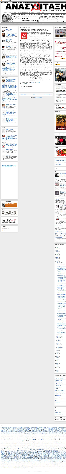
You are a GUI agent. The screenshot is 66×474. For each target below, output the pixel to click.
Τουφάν (56, 400)
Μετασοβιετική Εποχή (55, 449)
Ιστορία (31, 444)
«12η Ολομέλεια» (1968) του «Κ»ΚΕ (5, 427)
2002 (57, 367)
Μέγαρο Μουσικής (27, 449)
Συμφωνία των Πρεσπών (32, 459)
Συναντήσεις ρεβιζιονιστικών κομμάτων (51, 459)
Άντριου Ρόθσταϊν (54, 431)
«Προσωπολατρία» (54, 427)
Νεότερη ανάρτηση (23, 94)
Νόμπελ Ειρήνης (21, 452)
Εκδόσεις (57, 439)
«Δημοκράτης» (21, 427)
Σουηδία (58, 458)
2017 (57, 258)
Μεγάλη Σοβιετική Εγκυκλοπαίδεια (20, 449)
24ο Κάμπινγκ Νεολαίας (44, 428)
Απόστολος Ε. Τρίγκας (24, 432)
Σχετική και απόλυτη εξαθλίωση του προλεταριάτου (58, 460)
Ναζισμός (23, 451)
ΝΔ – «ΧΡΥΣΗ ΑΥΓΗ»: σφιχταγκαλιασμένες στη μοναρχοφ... (61, 318)
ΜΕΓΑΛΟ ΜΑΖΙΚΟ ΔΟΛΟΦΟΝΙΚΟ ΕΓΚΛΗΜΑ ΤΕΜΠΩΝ (11, 46)
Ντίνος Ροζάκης (45, 452)
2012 (57, 353)
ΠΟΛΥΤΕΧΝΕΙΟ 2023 (9, 51)
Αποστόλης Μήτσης (18, 432)
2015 (57, 261)
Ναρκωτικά (32, 451)
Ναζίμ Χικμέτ (18, 451)
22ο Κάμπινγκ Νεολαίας (29, 428)
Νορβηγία (25, 452)
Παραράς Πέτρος (50, 454)
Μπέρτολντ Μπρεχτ (12, 451)
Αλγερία (59, 429)
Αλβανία (56, 429)
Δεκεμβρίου (59, 262)
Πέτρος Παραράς (9, 456)
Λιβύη (18, 448)
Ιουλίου (58, 340)
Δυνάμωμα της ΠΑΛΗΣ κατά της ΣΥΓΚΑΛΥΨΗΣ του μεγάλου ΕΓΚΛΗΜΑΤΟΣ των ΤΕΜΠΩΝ (11, 34)
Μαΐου (58, 343)
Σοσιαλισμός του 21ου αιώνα (43, 458)
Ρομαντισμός (45, 457)
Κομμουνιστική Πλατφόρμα (49, 446)
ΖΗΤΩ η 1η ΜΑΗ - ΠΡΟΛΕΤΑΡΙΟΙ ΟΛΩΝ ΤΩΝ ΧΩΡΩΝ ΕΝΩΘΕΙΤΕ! (11, 145)
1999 (57, 371)
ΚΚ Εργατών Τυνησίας (58, 383)
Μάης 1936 (26, 448)
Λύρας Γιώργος (22, 448)
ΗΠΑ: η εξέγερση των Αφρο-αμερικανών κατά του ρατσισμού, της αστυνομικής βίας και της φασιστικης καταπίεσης (9, 112)
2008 (57, 359)
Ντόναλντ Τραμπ (55, 452)
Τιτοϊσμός (52, 461)
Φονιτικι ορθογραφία (58, 237)
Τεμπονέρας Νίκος (27, 461)
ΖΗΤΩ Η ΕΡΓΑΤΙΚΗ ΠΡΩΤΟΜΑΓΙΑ (9, 30)
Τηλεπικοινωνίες (48, 461)
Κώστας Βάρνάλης (24, 447)
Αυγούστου (59, 339)
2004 (57, 364)
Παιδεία (64, 453)
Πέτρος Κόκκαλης (3, 456)
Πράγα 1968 (38, 456)
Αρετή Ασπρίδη (34, 432)
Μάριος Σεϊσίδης (55, 448)
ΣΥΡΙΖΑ (48, 460)
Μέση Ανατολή (36, 449)
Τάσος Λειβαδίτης (7, 461)
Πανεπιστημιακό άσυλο (24, 454)
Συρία (45, 460)
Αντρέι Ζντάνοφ (49, 431)
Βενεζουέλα (49, 434)
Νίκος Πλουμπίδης (8, 452)
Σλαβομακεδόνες (24, 458)
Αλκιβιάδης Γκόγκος (15, 430)
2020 (57, 254)
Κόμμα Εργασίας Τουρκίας (59, 390)
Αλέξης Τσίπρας (9, 430)
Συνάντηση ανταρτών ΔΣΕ (61, 459)
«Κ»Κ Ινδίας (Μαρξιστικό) (32, 427)
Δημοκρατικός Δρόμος (7, 438)
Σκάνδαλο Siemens (18, 458)
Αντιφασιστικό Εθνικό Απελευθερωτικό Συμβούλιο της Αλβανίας (33, 431)
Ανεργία (58, 430)
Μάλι (29, 448)
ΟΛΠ (14, 453)
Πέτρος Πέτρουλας (14, 456)
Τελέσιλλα (23, 461)
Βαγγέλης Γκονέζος (49, 433)
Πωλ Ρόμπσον (15, 457)
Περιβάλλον (40, 455)
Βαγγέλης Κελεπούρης (55, 433)
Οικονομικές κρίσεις (10, 453)
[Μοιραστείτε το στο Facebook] (23, 82)
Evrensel (56, 410)
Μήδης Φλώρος (61, 449)
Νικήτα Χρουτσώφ (62, 451)
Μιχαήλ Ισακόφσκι (33, 450)
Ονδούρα (17, 453)
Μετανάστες (41, 449)
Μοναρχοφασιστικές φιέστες (53, 450)
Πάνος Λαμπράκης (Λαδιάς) (32, 454)
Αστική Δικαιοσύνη (63, 432)
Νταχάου (39, 452)
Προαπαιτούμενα (43, 456)
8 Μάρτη (7, 429)
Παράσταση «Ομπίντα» (63, 454)
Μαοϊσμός (46, 448)
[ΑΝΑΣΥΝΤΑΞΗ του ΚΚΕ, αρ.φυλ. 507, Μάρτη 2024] (9, 182)
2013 (57, 352)
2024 (57, 248)
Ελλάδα (24, 440)
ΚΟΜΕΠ (38, 446)
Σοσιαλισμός (36, 458)
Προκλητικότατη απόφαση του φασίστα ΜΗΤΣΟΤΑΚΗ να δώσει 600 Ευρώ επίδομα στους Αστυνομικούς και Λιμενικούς (11, 57)
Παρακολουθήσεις (44, 454)
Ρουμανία (49, 457)
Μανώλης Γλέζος (33, 448)
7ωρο (4, 429)
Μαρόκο (63, 448)
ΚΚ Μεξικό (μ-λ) (57, 388)
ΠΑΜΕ (7, 454)
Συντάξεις (42, 460)
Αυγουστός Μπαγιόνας (8, 433)
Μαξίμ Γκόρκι (37, 448)
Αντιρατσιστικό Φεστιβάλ (12, 431)
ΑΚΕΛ (46, 429)
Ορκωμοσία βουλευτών (34, 453)
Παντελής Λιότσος (38, 454)
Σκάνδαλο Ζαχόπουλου (11, 458)
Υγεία (37, 462)
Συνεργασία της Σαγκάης (37, 460)
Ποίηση (29, 456)
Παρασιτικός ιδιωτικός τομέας (55, 454)
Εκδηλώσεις (52, 439)
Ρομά (41, 457)
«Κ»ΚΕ (37, 427)
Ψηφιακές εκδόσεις (58, 164)
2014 (57, 350)
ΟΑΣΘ (61, 452)
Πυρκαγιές (7, 457)
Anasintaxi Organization (8, 166)
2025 (57, 247)
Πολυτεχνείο (33, 456)
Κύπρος (5, 447)
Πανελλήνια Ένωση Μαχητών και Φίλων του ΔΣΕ (15, 454)
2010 (57, 356)
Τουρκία (64, 461)
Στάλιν (61, 458)
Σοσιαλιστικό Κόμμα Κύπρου (52, 458)
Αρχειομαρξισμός (58, 432)
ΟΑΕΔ (59, 452)
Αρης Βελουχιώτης (39, 432)
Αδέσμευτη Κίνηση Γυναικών (25, 429)
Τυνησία (32, 462)
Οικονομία (3, 453)
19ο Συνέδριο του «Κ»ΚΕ (6, 428)
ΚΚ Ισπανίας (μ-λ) (58, 385)
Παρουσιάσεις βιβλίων (24, 455)
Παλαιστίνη (2, 454)
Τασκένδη (2, 461)
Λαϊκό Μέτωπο (51, 447)
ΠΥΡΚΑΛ (11, 457)
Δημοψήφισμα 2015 (28, 438)
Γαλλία (24, 83)
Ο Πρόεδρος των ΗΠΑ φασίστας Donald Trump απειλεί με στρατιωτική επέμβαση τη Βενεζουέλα (11, 120)
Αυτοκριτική (16, 433)
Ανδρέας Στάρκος (51, 430)
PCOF (26, 83)
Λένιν (3, 448)
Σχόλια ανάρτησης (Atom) (38, 97)
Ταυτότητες (13, 461)
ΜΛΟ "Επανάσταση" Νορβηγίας (60, 398)
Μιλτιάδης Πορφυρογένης (21, 450)
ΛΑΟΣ (60, 447)
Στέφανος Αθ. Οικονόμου (19, 459)
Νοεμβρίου (59, 334)
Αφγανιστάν (20, 433)
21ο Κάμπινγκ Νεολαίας (22, 428)
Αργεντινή (29, 432)
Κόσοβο (55, 446)
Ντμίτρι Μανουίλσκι (50, 452)
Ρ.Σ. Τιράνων (20, 457)
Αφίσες (24, 433)
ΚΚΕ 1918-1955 (16, 446)
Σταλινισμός (7, 459)
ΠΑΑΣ (61, 453)
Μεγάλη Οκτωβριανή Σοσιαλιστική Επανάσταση (9, 449)
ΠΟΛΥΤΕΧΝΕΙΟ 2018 (9, 149)
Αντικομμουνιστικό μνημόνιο (4, 431)
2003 (57, 366)
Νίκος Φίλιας (12, 452)
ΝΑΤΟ (35, 451)
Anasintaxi (33, 82)
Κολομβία (34, 446)
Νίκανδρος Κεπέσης (55, 451)
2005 (57, 363)
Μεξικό (31, 449)
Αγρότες (15, 429)
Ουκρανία (48, 453)
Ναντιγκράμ (26, 451)
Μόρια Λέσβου (60, 450)
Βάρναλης (64, 433)
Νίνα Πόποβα (16, 452)
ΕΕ (42, 439)
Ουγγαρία (44, 453)
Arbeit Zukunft (57, 402)
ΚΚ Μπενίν (11, 446)
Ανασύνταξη (26, 430)
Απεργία (5, 432)
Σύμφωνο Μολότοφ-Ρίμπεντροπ (41, 459)
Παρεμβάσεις (4, 455)
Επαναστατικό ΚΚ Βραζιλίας (59, 378)
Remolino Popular (58, 412)
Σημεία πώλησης (5, 458)
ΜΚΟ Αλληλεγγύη (38, 450)
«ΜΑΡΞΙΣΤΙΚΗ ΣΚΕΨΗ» (42, 427)
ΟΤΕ (38, 453)
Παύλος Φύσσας (31, 455)
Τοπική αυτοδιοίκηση (58, 461)
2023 (57, 250)
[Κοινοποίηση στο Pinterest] (24, 82)
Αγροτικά (18, 429)
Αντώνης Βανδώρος (59, 431)
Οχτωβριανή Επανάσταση (55, 453)
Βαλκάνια (60, 433)
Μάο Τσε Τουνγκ (42, 448)
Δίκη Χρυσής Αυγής (8, 439)
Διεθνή (2, 439)
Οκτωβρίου (59, 336)
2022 (57, 251)
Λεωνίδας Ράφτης (14, 448)
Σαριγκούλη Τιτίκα (55, 457)
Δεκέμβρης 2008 (29, 437)
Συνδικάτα (32, 460)
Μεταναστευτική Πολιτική (49, 449)
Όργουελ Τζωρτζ (28, 453)
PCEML (2, 467)
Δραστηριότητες (28, 439)
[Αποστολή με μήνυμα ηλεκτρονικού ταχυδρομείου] (20, 82)
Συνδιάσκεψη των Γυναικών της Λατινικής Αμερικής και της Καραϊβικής (21, 460)
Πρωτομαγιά (2, 457)
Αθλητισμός (36, 429)
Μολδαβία (43, 450)
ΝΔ (43, 451)
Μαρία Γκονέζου (50, 448)
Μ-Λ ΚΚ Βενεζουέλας (58, 395)
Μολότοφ (46, 450)
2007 (57, 360)
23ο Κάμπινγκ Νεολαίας (37, 428)
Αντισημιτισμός (19, 431)
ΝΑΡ (29, 451)
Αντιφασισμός (23, 431)
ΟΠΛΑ (20, 453)
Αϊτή (43, 429)
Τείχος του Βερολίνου (17, 461)
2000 (57, 370)
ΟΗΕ (63, 452)
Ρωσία (51, 457)
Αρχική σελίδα (35, 94)
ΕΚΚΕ (61, 439)
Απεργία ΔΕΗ (8, 432)
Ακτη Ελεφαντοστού (51, 429)
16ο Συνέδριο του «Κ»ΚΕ (61, 427)
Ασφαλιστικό (3, 433)
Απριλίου (58, 344)
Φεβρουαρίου (59, 347)
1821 (1, 428)
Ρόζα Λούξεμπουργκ (36, 457)
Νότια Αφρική (30, 452)
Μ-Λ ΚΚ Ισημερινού (58, 397)
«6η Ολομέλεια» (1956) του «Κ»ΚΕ (14, 427)
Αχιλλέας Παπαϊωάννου (36, 433)
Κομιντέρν (43, 446)
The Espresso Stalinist (59, 414)
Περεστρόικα (36, 455)
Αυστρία (13, 433)
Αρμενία (50, 432)
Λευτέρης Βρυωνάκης (8, 448)
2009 (57, 357)
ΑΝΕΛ (55, 430)
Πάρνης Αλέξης (17, 455)
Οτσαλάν (41, 453)
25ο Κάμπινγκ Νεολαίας (51, 428)
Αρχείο (53, 432)
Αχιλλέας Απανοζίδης (29, 433)
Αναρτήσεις (5, 228)
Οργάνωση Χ (23, 453)
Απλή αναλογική (13, 432)
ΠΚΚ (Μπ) (24, 456)
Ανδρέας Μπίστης (45, 430)
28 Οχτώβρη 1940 (58, 428)
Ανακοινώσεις (21, 430)
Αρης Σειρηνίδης (44, 432)
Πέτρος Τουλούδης (20, 456)
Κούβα (58, 446)
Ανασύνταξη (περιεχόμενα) (36, 430)
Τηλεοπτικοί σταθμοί (42, 461)
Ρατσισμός (24, 457)
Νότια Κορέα (35, 452)
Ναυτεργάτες (40, 451)
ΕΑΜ (37, 439)
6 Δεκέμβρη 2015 (60, 330)
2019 (57, 255)
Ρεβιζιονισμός (29, 457)
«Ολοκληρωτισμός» (49, 427)
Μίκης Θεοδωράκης (13, 450)
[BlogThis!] (21, 82)
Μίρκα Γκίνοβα (28, 450)
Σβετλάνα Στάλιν (60, 457)
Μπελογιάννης (3, 451)
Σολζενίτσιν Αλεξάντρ (30, 458)
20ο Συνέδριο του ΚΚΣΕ (14, 428)
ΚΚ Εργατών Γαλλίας (58, 380)
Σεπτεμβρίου (59, 337)
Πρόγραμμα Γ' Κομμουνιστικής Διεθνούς (51, 456)
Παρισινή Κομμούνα (11, 455)
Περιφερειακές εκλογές (46, 455)
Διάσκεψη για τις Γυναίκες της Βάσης (40, 438)
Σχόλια (4, 230)
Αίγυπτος (40, 429)
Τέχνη (33, 461)
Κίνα (8, 446)
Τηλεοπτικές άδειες (37, 461)
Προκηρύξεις (59, 456)
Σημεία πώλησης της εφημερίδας (60, 158)
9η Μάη (11, 429)
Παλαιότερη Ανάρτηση (48, 94)
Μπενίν (8, 451)
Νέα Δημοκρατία (47, 451)
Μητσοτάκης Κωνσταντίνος (7, 450)
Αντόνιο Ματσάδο (44, 431)
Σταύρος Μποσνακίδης (13, 459)
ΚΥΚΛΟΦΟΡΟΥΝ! (62, 211)
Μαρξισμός (60, 448)
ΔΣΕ (34, 439)
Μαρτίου (58, 346)
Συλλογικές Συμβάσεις (25, 459)
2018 (57, 257)
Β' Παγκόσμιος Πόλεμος (43, 433)
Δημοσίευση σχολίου (25, 88)
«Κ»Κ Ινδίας (26, 427)
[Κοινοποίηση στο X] (22, 82)
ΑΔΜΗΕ (33, 429)
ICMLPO (56, 403)
